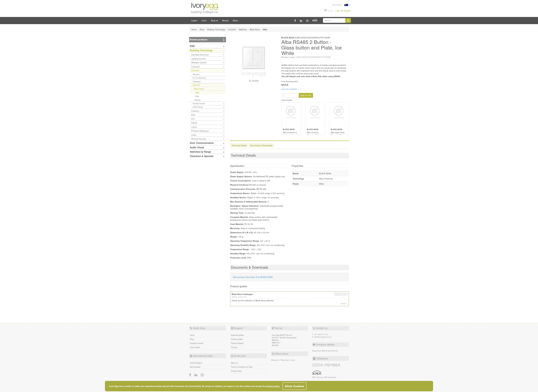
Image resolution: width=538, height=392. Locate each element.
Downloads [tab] (261, 145)
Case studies (195, 347)
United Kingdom (196, 363)
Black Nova (199, 88)
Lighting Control (198, 58)
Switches (196, 85)
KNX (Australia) (330, 377)
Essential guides (237, 335)
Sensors (196, 74)
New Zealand (195, 367)
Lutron (194, 126)
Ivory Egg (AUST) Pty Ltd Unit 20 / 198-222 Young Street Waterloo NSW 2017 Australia (284, 340)
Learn (204, 20)
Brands (225, 20)
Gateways (197, 81)
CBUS (194, 122)
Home (192, 335)
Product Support (237, 343)
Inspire (194, 20)
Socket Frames (199, 103)
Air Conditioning (199, 77)
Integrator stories (196, 343)
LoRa (193, 134)
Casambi (195, 66)
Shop (192, 339)
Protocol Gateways (200, 130)
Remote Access (198, 138)
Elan (193, 114)
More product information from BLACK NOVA (253, 277)
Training (234, 347)
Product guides (237, 339)
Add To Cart (306, 95)
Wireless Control (198, 62)
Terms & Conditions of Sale (241, 367)
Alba (197, 92)
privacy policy (273, 386)
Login (337, 10)
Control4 (195, 70)
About (235, 20)
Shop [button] (213, 20)
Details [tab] (239, 145)
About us (234, 363)
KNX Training (317, 377)
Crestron (195, 110)
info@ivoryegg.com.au (322, 337)
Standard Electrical (199, 54)
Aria (197, 96)
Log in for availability (289, 89)
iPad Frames (198, 107)
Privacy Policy (236, 371)
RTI (193, 118)
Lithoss (197, 99)
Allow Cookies (294, 386)
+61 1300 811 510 (321, 334)
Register (347, 10)
